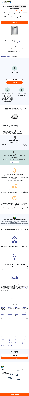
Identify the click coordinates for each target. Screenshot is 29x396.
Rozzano (16, 336)
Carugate (16, 322)
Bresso (2, 322)
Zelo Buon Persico (11, 345)
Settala (2, 342)
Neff (12, 56)
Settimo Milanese (10, 342)
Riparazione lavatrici (18, 379)
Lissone (9, 328)
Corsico (23, 325)
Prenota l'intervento (15, 394)
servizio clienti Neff (25, 287)
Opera (16, 330)
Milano (2, 320)
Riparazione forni (17, 370)
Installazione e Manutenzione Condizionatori (10, 370)
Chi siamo (9, 366)
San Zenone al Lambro (10, 340)
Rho (1, 336)
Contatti (9, 368)
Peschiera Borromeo (9, 334)
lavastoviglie (9, 56)
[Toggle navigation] (27, 2)
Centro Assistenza (3, 56)
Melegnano (2, 330)
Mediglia (23, 328)
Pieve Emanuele (17, 333)
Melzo (9, 330)
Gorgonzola (3, 328)
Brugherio (9, 322)
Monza (9, 320)
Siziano (16, 342)
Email (24, 370)
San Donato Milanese (24, 337)
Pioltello (23, 333)
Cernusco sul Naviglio (3, 326)
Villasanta (2, 345)
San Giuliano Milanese (3, 340)
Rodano (9, 336)
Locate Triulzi (17, 328)
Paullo (2, 333)
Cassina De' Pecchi (24, 323)
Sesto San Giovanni (24, 340)
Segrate (16, 339)
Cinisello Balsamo (10, 325)
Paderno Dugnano (23, 331)
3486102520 (15, 19)
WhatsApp (15, 22)
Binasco (23, 320)
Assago (16, 320)
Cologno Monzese (18, 325)
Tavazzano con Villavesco (24, 343)
